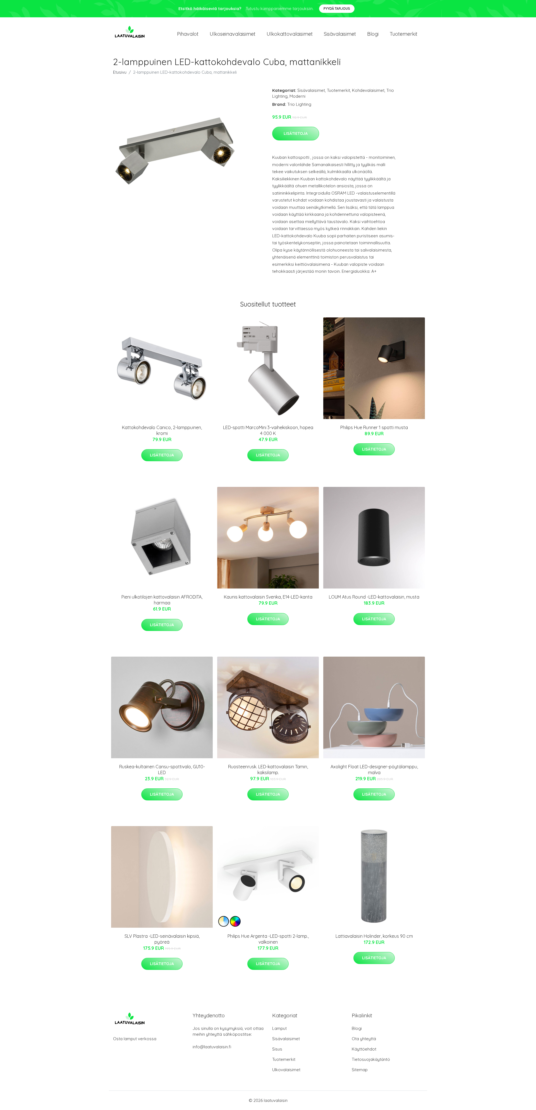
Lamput (279, 1028)
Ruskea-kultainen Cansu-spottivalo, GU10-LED (162, 769)
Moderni (297, 96)
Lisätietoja (296, 133)
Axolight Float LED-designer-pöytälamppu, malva (374, 769)
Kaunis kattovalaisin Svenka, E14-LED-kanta (268, 597)
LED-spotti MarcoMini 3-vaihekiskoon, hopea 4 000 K (268, 430)
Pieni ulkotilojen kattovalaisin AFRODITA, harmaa (161, 600)
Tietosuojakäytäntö (371, 1059)
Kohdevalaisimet (368, 90)
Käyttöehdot (364, 1049)
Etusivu (119, 72)
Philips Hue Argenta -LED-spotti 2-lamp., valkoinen (268, 939)
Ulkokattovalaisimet (290, 34)
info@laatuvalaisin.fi (212, 1046)
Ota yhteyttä (364, 1038)
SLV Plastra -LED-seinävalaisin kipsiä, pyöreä (162, 939)
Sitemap (360, 1069)
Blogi (373, 34)
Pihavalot (187, 34)
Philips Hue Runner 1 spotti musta (374, 427)
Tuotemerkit (403, 34)
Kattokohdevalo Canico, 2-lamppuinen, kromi (162, 430)
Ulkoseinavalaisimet (232, 34)
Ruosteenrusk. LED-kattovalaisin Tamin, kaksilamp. (268, 769)
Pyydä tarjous (337, 8)
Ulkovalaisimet (286, 1069)
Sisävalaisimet (340, 34)
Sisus (277, 1049)
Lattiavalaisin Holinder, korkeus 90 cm (374, 936)
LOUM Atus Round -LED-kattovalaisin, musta (374, 597)
